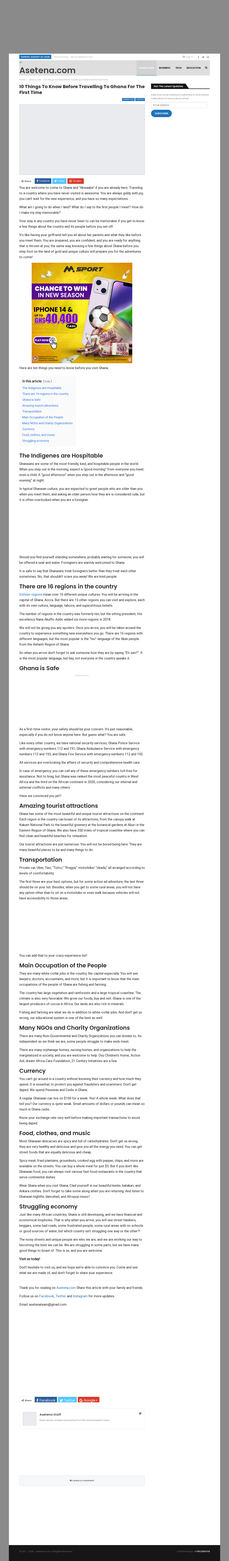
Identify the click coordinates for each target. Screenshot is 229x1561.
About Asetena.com (82, 56)
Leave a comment (83, 1480)
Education (194, 68)
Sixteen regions (30, 594)
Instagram (80, 1296)
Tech (178, 68)
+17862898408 (202, 1551)
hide (47, 381)
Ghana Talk (146, 68)
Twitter (60, 1296)
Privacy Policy (61, 56)
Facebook (46, 1296)
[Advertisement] (114, 26)
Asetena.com (66, 1288)
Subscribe (161, 113)
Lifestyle (140, 99)
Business (164, 68)
